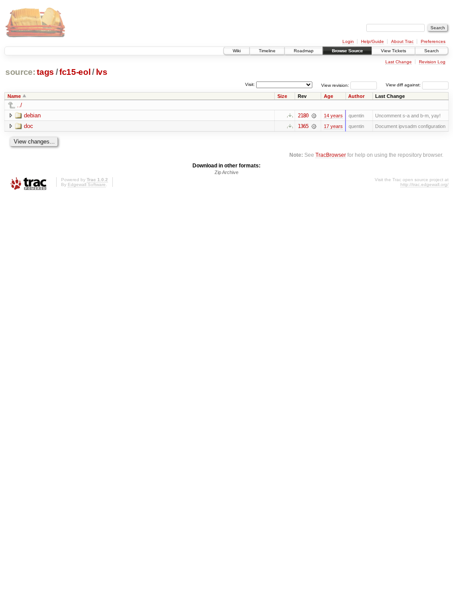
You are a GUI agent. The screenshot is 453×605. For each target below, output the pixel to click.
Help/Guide (372, 41)
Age (328, 96)
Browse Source (347, 50)
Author (356, 96)
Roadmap (304, 50)
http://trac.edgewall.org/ (424, 184)
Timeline (267, 50)
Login (348, 41)
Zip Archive (226, 172)
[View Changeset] (313, 115)
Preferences (433, 41)
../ (19, 105)
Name (14, 96)
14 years (333, 115)
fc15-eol (74, 72)
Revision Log (432, 61)
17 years (333, 126)
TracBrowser (330, 155)
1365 (303, 126)
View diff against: (404, 84)
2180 (303, 115)
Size (282, 96)
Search (431, 50)
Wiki (237, 50)
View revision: (335, 84)
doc (28, 126)
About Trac (402, 41)
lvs (101, 72)
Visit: (250, 84)
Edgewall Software (87, 184)
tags (45, 72)
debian (32, 115)
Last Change (398, 61)
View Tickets (393, 50)
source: (20, 72)
